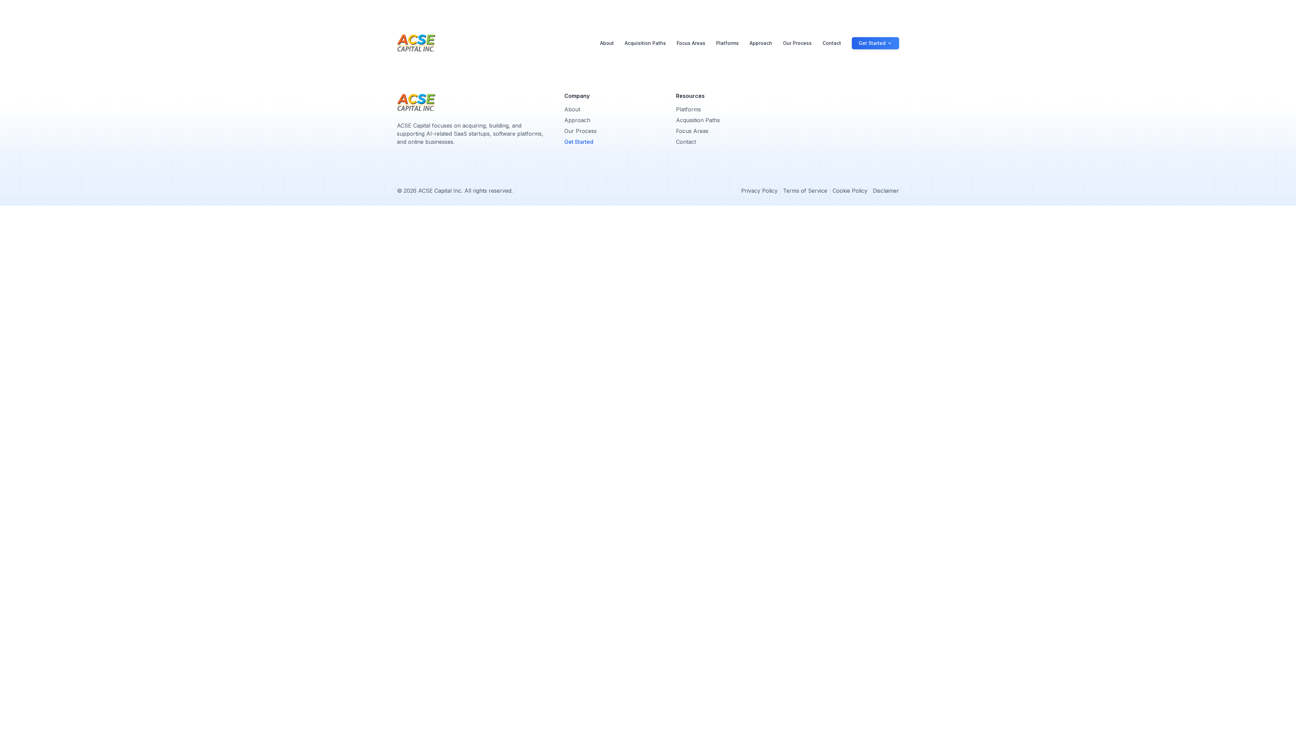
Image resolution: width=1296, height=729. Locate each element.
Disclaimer (886, 190)
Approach (761, 43)
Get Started (578, 141)
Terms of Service (805, 190)
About (607, 43)
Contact (831, 43)
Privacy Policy (759, 190)
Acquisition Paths (645, 43)
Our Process (797, 43)
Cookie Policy (850, 190)
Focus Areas (691, 43)
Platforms (727, 43)
